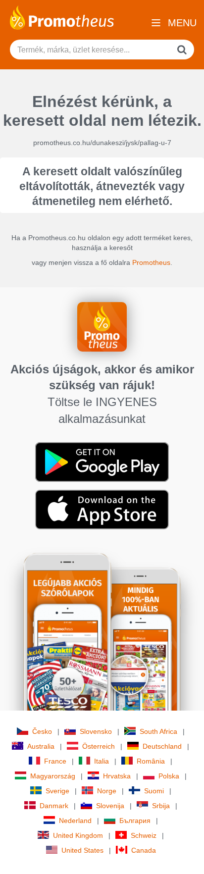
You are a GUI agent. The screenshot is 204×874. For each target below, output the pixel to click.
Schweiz (143, 835)
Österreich (98, 746)
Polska (168, 776)
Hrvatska (117, 776)
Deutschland (162, 746)
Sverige (57, 791)
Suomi (154, 791)
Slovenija (110, 806)
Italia (101, 761)
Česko (42, 731)
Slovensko (96, 731)
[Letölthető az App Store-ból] (102, 509)
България (135, 820)
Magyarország (52, 776)
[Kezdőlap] (62, 17)
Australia (40, 746)
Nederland (75, 820)
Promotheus (151, 262)
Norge (106, 791)
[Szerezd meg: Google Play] (102, 461)
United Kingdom (78, 835)
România (151, 761)
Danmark (54, 806)
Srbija (161, 806)
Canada (143, 850)
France (55, 761)
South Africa (158, 731)
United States (82, 850)
